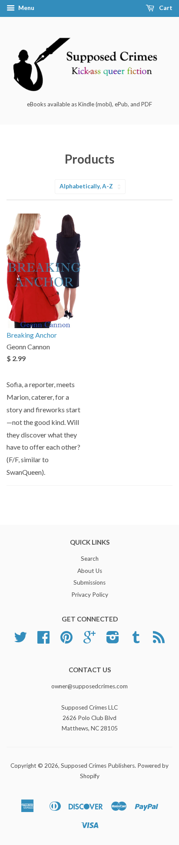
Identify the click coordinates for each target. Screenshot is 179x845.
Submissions (89, 582)
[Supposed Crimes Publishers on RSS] (158, 640)
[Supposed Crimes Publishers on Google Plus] (89, 640)
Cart (165, 7)
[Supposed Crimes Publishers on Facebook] (43, 640)
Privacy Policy (89, 594)
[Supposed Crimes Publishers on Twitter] (20, 640)
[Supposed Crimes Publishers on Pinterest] (66, 640)
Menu (25, 7)
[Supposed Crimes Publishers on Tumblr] (136, 640)
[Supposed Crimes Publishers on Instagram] (112, 640)
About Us (89, 570)
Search (90, 558)
